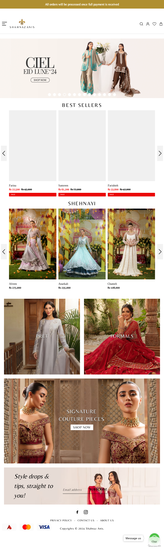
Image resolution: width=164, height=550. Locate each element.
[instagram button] (86, 513)
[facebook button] (77, 512)
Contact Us (86, 520)
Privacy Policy (61, 520)
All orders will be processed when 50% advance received (82, 36)
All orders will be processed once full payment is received (82, 4)
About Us (107, 520)
